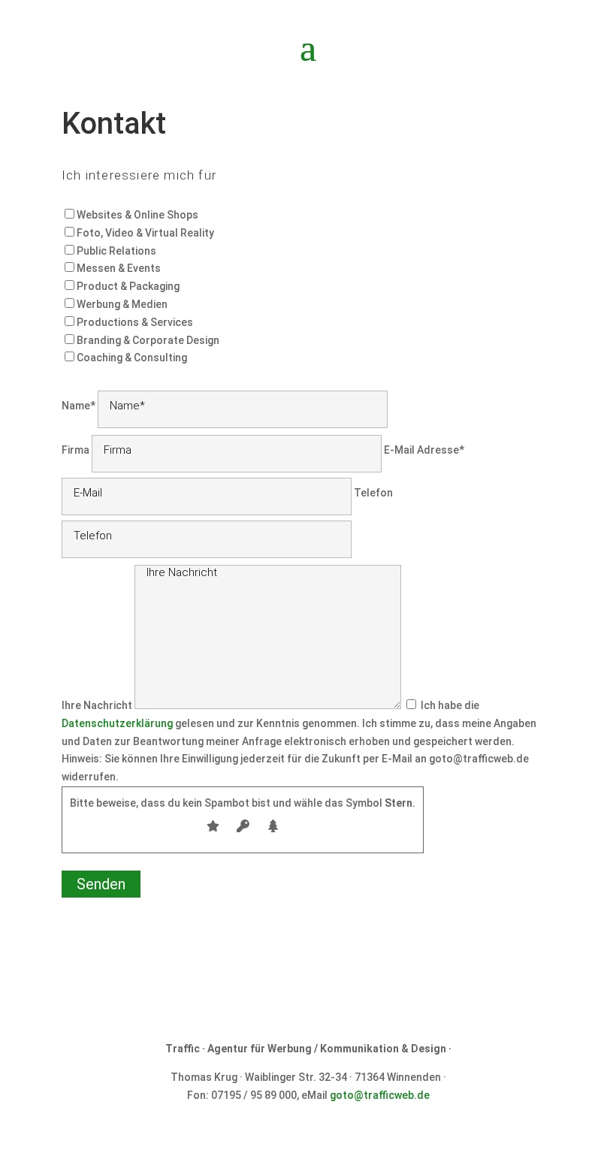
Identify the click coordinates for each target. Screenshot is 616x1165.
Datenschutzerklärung (117, 723)
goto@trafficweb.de (380, 1095)
